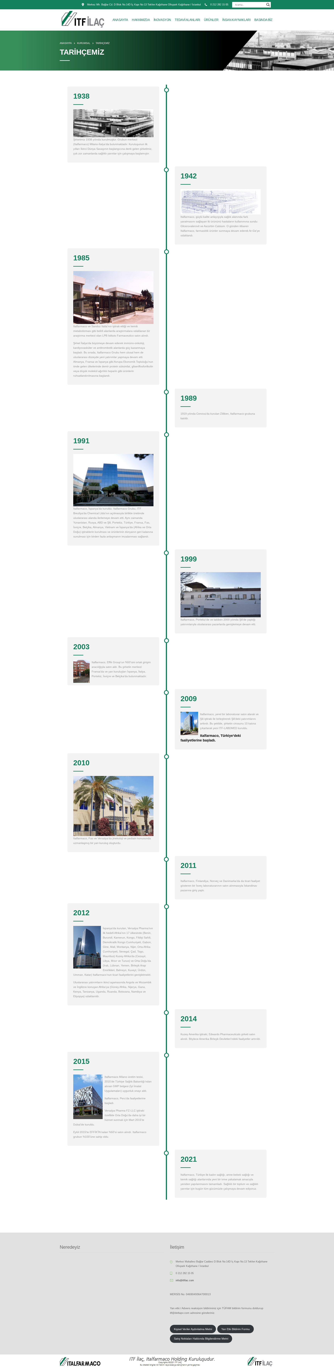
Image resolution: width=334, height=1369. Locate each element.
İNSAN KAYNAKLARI (236, 20)
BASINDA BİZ (263, 20)
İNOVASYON (162, 20)
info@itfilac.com (185, 1280)
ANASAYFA (120, 20)
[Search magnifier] (268, 4)
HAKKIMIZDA (141, 20)
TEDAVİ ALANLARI (187, 20)
